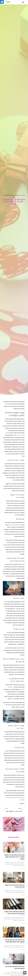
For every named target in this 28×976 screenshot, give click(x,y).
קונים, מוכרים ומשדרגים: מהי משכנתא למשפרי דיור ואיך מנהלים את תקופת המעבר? (14, 857)
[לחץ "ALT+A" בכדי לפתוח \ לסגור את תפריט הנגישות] (2, 2)
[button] (23, 2)
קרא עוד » (22, 868)
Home (23, 195)
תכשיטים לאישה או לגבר (15, 525)
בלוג (20, 195)
